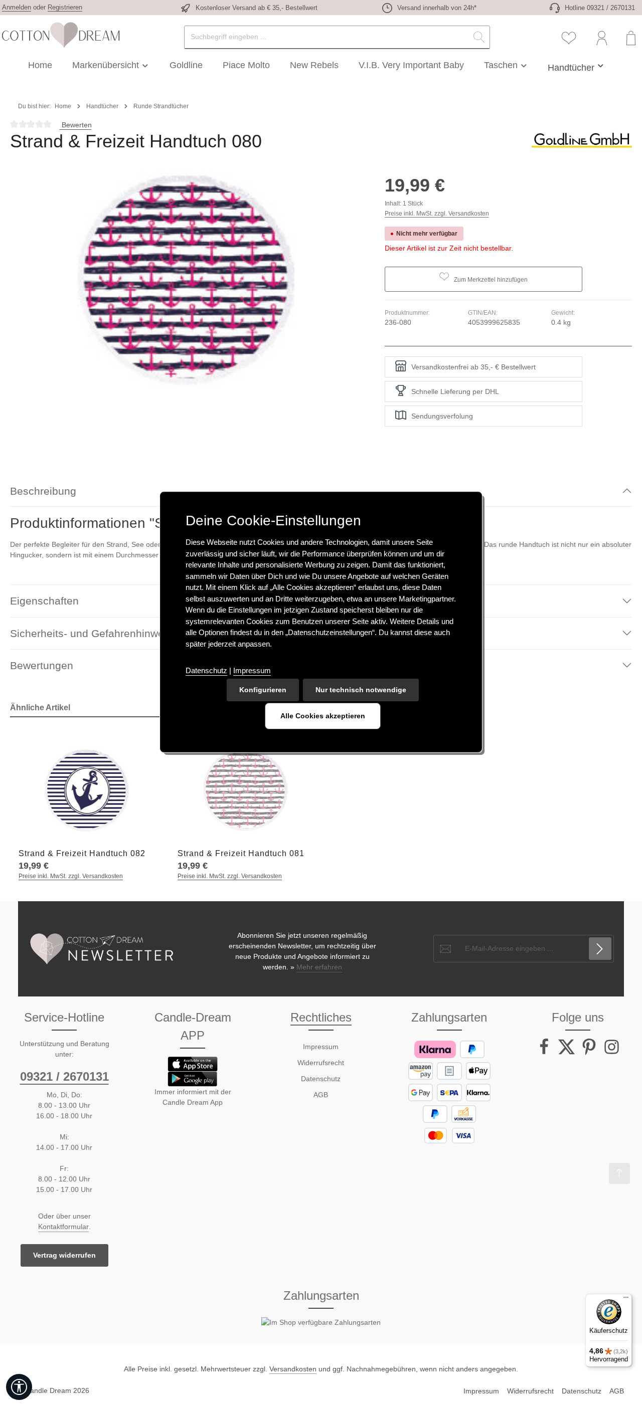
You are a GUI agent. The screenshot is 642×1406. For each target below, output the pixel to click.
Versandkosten (292, 1369)
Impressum (321, 1047)
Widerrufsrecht (320, 1063)
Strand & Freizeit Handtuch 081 (241, 853)
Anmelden (16, 7)
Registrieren (65, 7)
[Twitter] (567, 1053)
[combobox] (327, 37)
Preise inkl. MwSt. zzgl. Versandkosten (437, 213)
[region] (187, 279)
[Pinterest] (590, 1053)
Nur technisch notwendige (360, 690)
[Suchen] (479, 37)
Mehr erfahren (319, 967)
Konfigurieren (262, 690)
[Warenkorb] (630, 38)
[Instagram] (611, 1053)
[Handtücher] (576, 65)
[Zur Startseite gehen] (60, 35)
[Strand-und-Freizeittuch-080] (187, 279)
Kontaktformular (63, 1227)
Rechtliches (321, 1017)
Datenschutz (321, 1079)
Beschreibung (43, 491)
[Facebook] (545, 1053)
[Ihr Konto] (601, 38)
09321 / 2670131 (64, 1076)
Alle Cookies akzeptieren (322, 716)
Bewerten (76, 125)
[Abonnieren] (600, 948)
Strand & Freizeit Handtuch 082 (82, 853)
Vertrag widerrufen (64, 1255)
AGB (320, 1095)
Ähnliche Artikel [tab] (40, 707)
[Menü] (626, 1300)
